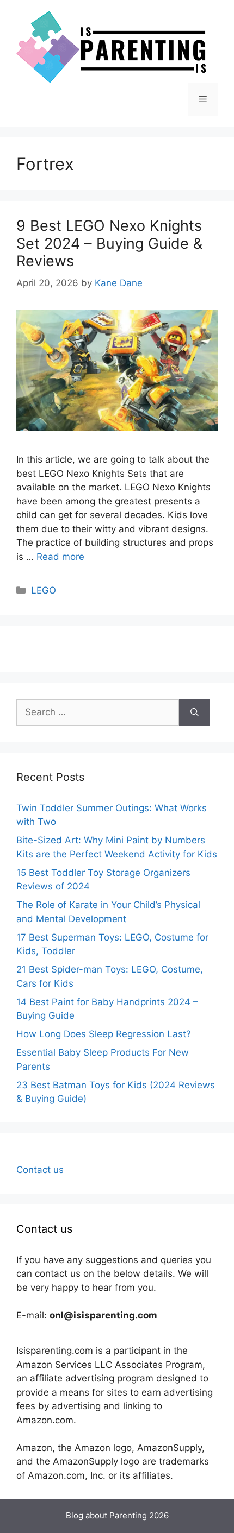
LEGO (43, 590)
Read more (60, 556)
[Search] (194, 712)
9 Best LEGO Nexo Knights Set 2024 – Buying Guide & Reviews (109, 243)
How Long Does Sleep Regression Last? (103, 1034)
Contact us (40, 1169)
